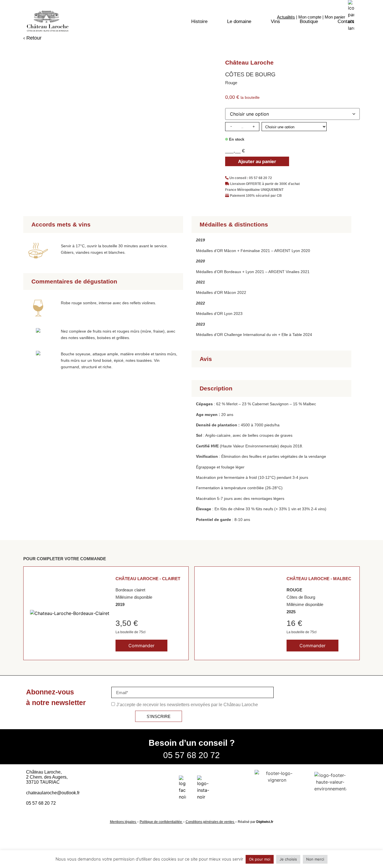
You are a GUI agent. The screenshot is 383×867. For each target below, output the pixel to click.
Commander (141, 645)
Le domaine (239, 21)
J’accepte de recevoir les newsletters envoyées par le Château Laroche (187, 704)
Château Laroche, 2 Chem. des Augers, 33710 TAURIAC (47, 777)
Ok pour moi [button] (259, 859)
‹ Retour (32, 38)
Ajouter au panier (257, 161)
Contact (346, 21)
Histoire (199, 21)
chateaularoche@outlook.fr (53, 792)
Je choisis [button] (288, 859)
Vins (275, 21)
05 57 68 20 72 (191, 755)
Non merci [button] (315, 859)
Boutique (309, 21)
